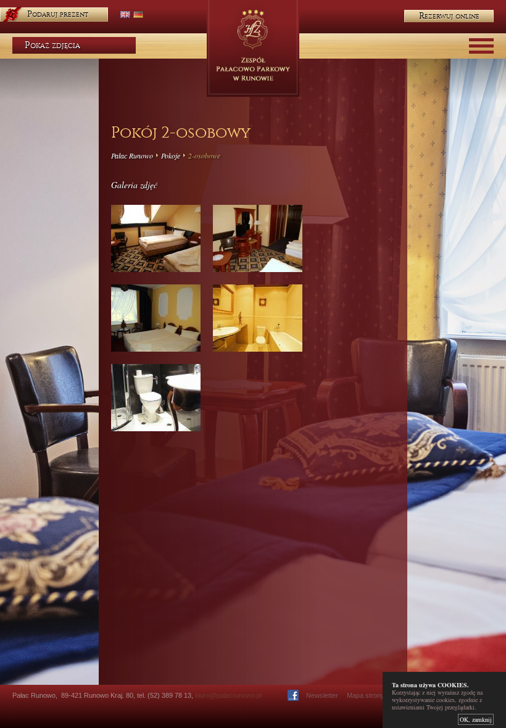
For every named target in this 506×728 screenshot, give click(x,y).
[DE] (138, 14)
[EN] (125, 14)
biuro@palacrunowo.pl (228, 695)
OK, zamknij (476, 719)
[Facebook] (293, 695)
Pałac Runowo (132, 155)
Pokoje (170, 155)
